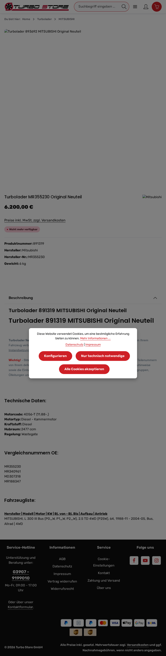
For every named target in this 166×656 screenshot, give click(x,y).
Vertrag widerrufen (62, 581)
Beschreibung (21, 298)
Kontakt (104, 573)
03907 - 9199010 (21, 575)
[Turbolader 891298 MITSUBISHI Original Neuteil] (82, 107)
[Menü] (135, 7)
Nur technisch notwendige (102, 356)
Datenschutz (62, 566)
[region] (83, 107)
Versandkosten (138, 645)
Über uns (104, 588)
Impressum (62, 574)
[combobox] (96, 6)
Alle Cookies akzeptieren (84, 369)
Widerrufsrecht (62, 589)
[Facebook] (134, 560)
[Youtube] (145, 560)
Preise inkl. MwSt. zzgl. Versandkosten (34, 220)
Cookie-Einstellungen (103, 562)
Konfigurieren (55, 356)
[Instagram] (156, 560)
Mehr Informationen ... (95, 338)
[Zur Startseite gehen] (36, 6)
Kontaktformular (20, 607)
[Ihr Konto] (146, 7)
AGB (62, 559)
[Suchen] (124, 6)
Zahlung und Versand (104, 580)
